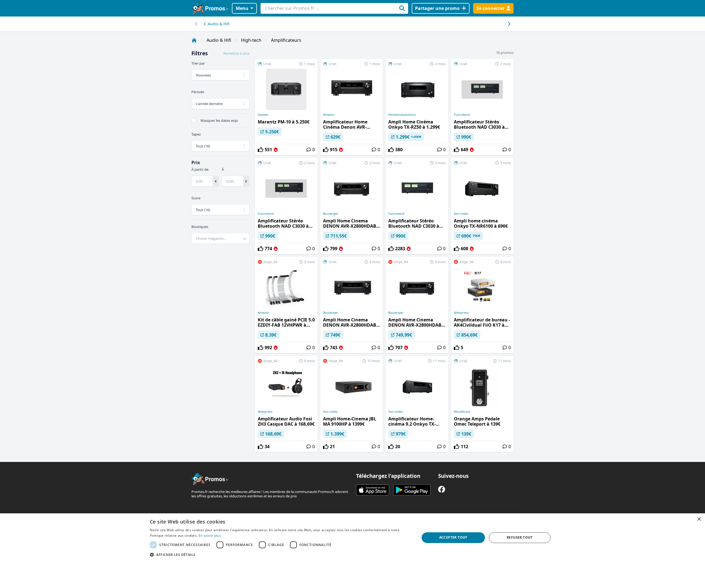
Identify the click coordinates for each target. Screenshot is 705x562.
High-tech (251, 40)
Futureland (462, 115)
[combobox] (220, 238)
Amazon (329, 115)
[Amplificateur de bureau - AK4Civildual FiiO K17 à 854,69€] (482, 305)
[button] (280, 554)
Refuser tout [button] (520, 537)
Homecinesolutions (402, 115)
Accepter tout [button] (453, 537)
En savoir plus (210, 535)
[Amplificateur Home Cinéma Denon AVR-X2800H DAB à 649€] (351, 107)
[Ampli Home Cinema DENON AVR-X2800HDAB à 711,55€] (351, 206)
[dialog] (352, 537)
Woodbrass (462, 412)
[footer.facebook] (441, 489)
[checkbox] (193, 120)
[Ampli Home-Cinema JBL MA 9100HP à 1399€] (351, 404)
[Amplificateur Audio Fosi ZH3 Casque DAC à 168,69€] (286, 404)
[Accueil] (194, 40)
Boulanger (330, 214)
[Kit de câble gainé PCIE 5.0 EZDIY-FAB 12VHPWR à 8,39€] (286, 305)
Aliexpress (461, 313)
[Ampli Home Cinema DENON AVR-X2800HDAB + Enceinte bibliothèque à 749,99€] (417, 305)
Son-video (461, 214)
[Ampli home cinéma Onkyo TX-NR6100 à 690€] (482, 206)
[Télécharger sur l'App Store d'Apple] (372, 489)
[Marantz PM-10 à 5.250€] (286, 107)
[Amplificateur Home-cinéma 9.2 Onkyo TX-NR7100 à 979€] (417, 404)
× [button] (699, 519)
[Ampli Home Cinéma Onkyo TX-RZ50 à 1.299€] (417, 107)
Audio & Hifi (218, 23)
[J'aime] (260, 149)
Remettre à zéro (236, 53)
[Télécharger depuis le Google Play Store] (411, 489)
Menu (242, 8)
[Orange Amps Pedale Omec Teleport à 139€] (482, 404)
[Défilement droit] (196, 24)
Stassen (263, 115)
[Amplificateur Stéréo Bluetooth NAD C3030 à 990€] (482, 107)
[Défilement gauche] (509, 24)
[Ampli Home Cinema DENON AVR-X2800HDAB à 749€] (351, 305)
